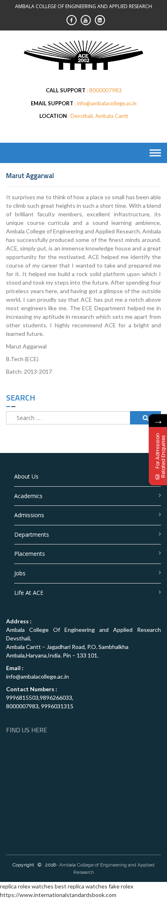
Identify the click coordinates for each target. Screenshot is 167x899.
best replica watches (81, 886)
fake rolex (121, 886)
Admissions (29, 515)
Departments (31, 534)
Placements (29, 553)
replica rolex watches (27, 886)
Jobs (20, 573)
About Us (26, 476)
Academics (28, 496)
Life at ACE (28, 592)
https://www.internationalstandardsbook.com (58, 894)
